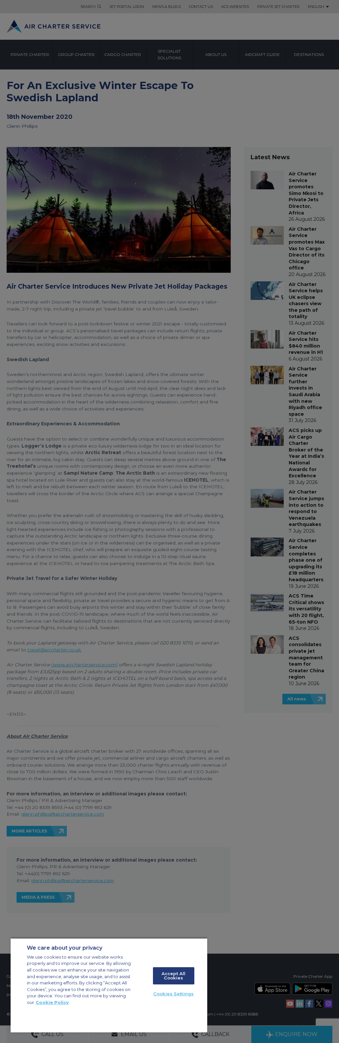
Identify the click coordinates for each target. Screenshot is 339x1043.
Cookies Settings (173, 993)
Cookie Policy (52, 1002)
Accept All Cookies (173, 975)
